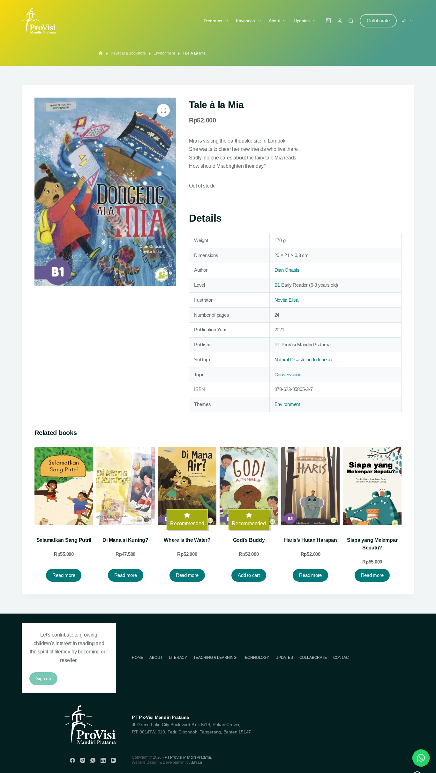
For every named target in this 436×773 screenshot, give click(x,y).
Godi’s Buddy (249, 540)
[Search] (351, 20)
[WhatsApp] (92, 760)
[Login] (339, 20)
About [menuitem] (274, 20)
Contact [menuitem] (342, 657)
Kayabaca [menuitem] (245, 20)
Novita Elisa (286, 300)
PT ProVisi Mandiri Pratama (188, 757)
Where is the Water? (187, 540)
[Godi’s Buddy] (249, 486)
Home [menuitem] (137, 657)
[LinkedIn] (103, 760)
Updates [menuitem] (302, 20)
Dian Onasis (286, 270)
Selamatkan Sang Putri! (64, 540)
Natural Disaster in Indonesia (303, 359)
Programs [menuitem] (213, 20)
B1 (277, 285)
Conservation (287, 374)
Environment (287, 404)
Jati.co (196, 762)
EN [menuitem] (404, 20)
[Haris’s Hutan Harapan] (310, 486)
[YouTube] (113, 760)
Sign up (43, 678)
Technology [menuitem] (256, 657)
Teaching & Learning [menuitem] (215, 657)
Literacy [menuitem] (178, 657)
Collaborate (378, 20)
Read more (63, 575)
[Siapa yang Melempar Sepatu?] (372, 486)
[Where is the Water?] (187, 486)
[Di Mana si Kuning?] (125, 486)
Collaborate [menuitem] (313, 657)
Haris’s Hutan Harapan (310, 540)
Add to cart (248, 575)
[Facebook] (72, 760)
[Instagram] (82, 760)
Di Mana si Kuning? (125, 540)
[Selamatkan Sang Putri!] (63, 486)
